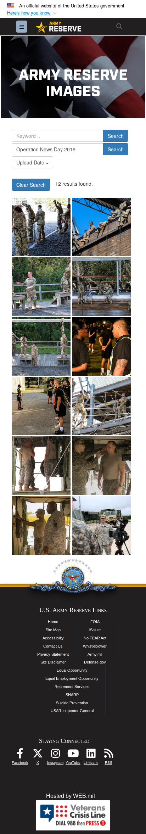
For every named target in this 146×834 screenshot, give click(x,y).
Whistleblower (95, 646)
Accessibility (53, 638)
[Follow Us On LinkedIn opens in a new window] (91, 755)
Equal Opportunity (72, 670)
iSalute (95, 630)
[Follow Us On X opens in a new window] (37, 755)
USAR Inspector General (72, 711)
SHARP (72, 695)
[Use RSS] (108, 755)
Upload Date (31, 162)
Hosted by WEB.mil (70, 796)
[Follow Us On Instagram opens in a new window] (55, 755)
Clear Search (31, 184)
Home (53, 622)
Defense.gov (95, 662)
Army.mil (95, 654)
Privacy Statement (53, 654)
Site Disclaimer (53, 662)
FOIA (95, 622)
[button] (32, 13)
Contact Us (53, 646)
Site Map (53, 630)
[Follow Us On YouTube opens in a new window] (73, 755)
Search (116, 135)
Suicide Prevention (72, 703)
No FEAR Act (95, 638)
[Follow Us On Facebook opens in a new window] (20, 755)
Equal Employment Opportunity (72, 678)
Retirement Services (72, 686)
